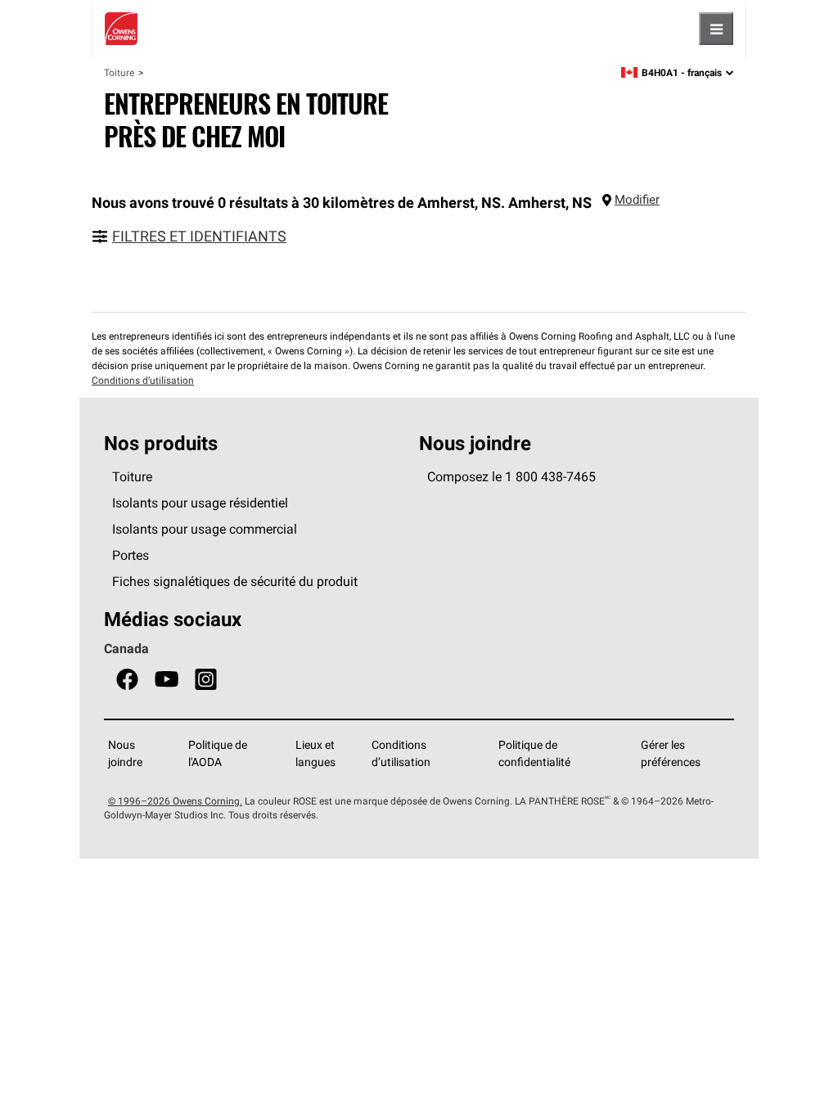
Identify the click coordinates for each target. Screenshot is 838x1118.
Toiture (119, 72)
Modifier (637, 199)
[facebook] (127, 679)
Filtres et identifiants (199, 236)
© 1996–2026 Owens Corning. (175, 801)
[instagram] (206, 679)
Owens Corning (121, 28)
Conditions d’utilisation (143, 380)
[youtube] (166, 679)
